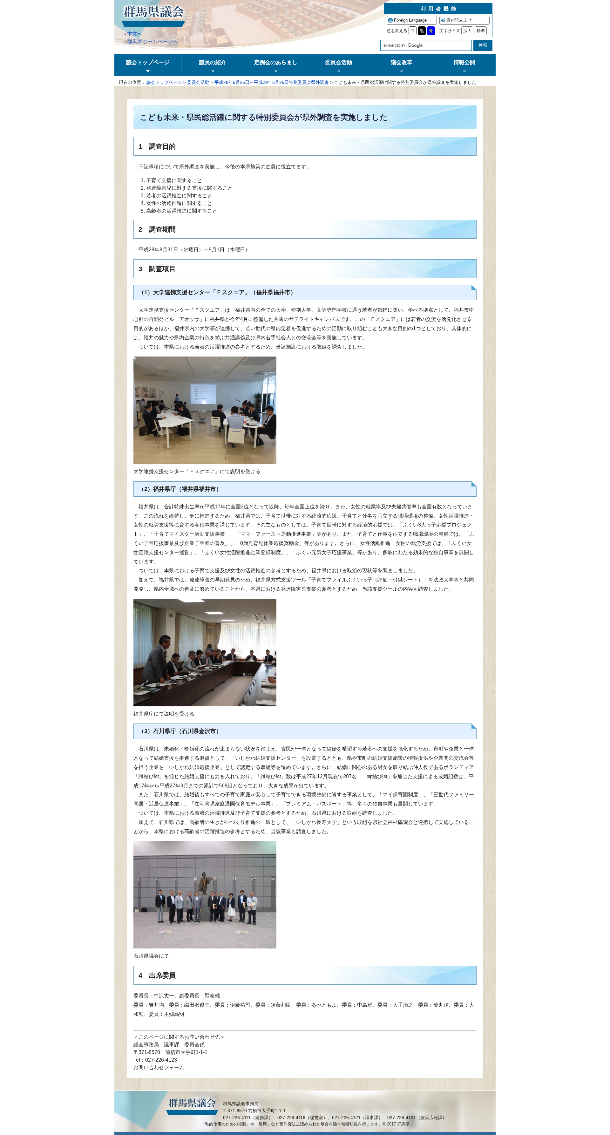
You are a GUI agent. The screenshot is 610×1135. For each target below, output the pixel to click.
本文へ (134, 34)
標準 (481, 30)
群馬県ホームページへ (152, 41)
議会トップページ (164, 82)
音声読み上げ (459, 20)
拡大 (467, 30)
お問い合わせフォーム (158, 1067)
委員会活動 (198, 82)
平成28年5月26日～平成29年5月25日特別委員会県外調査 (271, 82)
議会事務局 (146, 1044)
